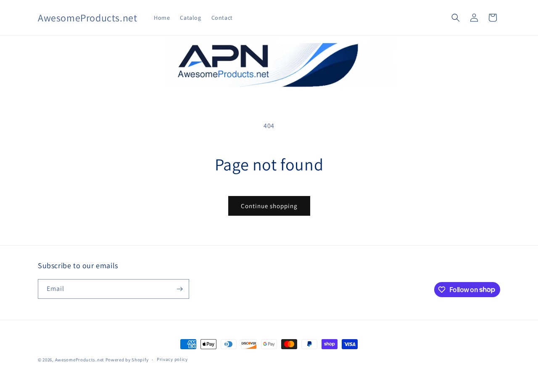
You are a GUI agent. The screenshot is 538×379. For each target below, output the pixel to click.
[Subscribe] (179, 289)
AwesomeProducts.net (79, 360)
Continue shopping (269, 206)
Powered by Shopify (127, 360)
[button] (455, 17)
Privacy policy (172, 359)
